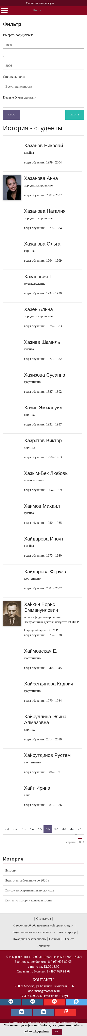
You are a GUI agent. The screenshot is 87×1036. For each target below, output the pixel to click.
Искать (74, 114)
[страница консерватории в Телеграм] (10, 1002)
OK (56, 1032)
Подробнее (41, 1031)
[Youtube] (54, 1002)
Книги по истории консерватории (28, 900)
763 (23, 829)
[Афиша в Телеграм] (65, 1012)
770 (80, 829)
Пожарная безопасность (29, 939)
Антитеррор (67, 932)
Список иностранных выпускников (29, 890)
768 (64, 829)
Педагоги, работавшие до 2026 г (27, 880)
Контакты (43, 946)
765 (39, 829)
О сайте (69, 939)
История (10, 870)
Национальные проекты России (33, 932)
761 (7, 829)
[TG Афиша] (32, 1002)
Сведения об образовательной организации (43, 925)
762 (15, 829)
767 (56, 829)
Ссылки (54, 939)
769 (72, 829)
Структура (43, 918)
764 (31, 829)
